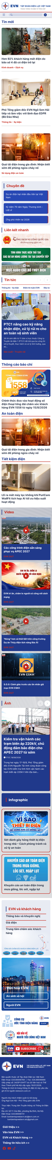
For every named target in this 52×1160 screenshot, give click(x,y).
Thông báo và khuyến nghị (23, 916)
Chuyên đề (15, 186)
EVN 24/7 (9, 556)
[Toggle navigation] (4, 15)
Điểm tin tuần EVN (31, 288)
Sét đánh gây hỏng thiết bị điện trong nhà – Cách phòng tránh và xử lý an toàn (25, 843)
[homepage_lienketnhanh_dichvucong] (26, 240)
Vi (45, 15)
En (48, 15)
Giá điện (11, 922)
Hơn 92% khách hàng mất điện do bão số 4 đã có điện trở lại (25, 328)
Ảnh (7, 703)
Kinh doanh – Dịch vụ (12, 67)
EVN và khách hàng (25, 909)
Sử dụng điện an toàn (13, 173)
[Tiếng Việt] (26, 5)
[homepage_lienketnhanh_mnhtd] (26, 268)
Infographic (18, 800)
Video (9, 512)
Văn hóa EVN (17, 988)
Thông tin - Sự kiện (11, 122)
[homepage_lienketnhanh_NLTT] (26, 254)
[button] (47, 280)
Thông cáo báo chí (17, 364)
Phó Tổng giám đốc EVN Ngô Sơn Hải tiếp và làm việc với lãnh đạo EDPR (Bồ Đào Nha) (25, 113)
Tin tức (10, 280)
